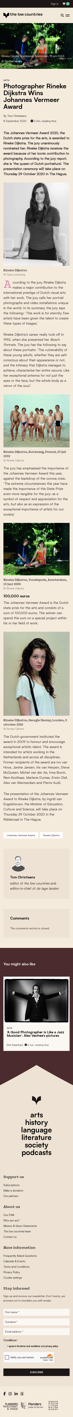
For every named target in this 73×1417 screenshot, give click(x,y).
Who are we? (11, 1220)
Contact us (10, 1236)
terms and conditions (30, 1346)
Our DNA (8, 1215)
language (36, 1129)
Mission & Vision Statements (20, 1226)
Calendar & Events (14, 1261)
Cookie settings (12, 1277)
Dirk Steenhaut (15, 1044)
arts (36, 1114)
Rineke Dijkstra (51, 835)
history (36, 1122)
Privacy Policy (11, 1272)
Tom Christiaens (16, 116)
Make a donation (13, 1190)
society (36, 1144)
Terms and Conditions (16, 1266)
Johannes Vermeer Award (21, 835)
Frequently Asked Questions (20, 1255)
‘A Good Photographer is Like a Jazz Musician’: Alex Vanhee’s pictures (35, 1034)
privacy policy (51, 1346)
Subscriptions (11, 1185)
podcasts (36, 1152)
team (17, 1231)
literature (36, 1137)
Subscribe (36, 1372)
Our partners (10, 1196)
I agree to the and (32, 1346)
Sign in (54, 3)
